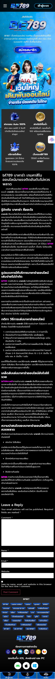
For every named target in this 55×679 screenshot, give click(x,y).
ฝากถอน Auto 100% (14, 124)
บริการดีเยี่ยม (14, 154)
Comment (7, 518)
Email (4, 561)
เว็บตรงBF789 (40, 154)
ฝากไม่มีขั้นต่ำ (40, 124)
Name (5, 551)
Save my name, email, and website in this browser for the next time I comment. (26, 585)
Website (5, 571)
